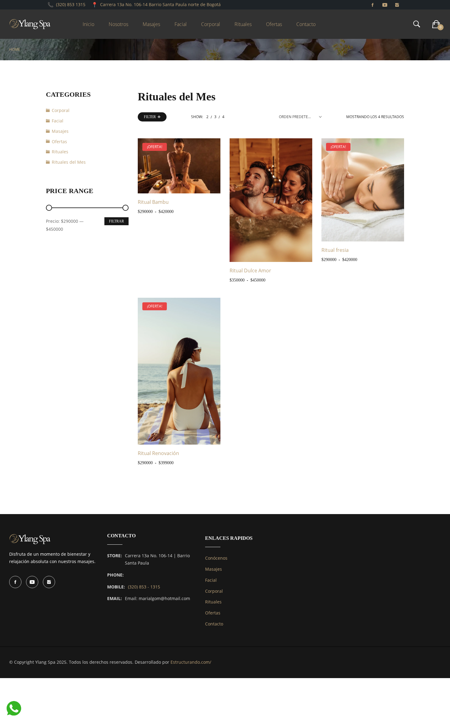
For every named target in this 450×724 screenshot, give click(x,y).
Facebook (15, 582)
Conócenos (216, 558)
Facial (57, 121)
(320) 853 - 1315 (144, 587)
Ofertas (59, 141)
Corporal (60, 110)
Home (14, 49)
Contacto (214, 624)
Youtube (32, 582)
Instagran (49, 582)
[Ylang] (30, 24)
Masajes (60, 131)
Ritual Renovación (158, 453)
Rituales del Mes (69, 162)
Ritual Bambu (153, 202)
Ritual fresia (335, 250)
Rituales (60, 152)
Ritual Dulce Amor (250, 270)
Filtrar (116, 221)
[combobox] (300, 116)
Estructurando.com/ (191, 662)
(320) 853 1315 (70, 4)
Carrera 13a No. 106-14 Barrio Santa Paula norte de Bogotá (160, 4)
